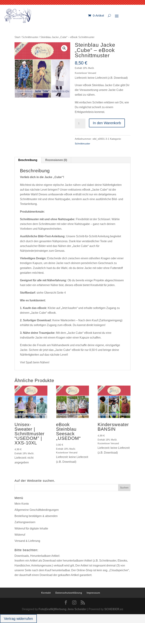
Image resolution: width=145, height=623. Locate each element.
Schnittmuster (30, 37)
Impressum (93, 592)
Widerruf (19, 534)
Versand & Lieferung (27, 540)
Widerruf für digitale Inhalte (31, 528)
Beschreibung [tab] (27, 160)
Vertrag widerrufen (18, 619)
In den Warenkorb (107, 123)
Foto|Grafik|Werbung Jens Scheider (62, 609)
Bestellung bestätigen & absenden (36, 515)
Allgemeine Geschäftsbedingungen (36, 509)
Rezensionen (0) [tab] (56, 160)
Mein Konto (21, 503)
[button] (64, 48)
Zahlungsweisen (24, 522)
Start (17, 37)
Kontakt (46, 592)
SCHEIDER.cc (113, 609)
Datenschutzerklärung (68, 592)
